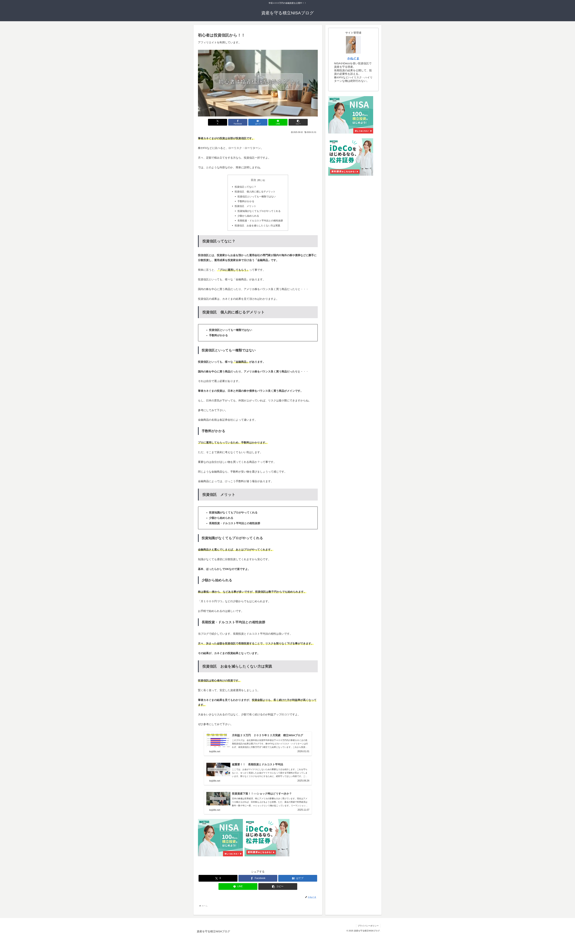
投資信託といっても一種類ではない (256, 196)
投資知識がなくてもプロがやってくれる (259, 211)
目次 (253, 180)
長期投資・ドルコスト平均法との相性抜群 (260, 220)
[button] (298, 122)
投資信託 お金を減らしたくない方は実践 (257, 225)
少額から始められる (248, 215)
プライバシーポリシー (368, 926)
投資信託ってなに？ (245, 186)
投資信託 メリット (245, 206)
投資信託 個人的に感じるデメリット (255, 191)
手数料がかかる (245, 201)
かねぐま (353, 58)
